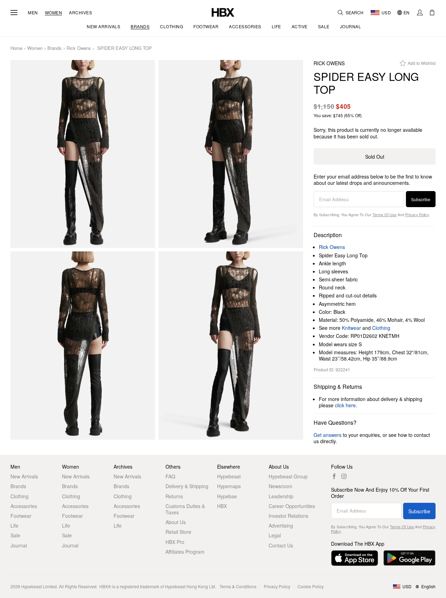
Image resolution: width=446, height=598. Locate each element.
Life (14, 525)
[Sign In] (419, 12)
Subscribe (420, 199)
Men (33, 12)
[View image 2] (231, 154)
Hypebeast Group (288, 476)
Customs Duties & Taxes (185, 509)
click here (345, 405)
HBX (222, 506)
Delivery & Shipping (187, 486)
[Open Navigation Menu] (13, 12)
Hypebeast (229, 476)
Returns (174, 496)
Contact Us (281, 545)
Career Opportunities (292, 506)
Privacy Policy (417, 214)
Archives (80, 12)
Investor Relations (288, 516)
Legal (275, 535)
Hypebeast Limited (39, 586)
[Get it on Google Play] (409, 558)
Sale (15, 535)
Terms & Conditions (238, 586)
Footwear (20, 516)
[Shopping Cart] (432, 12)
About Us (176, 522)
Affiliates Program (185, 551)
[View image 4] (231, 345)
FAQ (170, 476)
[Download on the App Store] (354, 558)
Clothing (381, 327)
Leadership (281, 496)
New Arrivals (24, 476)
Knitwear (351, 327)
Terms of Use (384, 214)
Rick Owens (79, 48)
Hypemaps (229, 486)
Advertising (281, 525)
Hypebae (227, 496)
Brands (54, 48)
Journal (18, 545)
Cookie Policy (311, 586)
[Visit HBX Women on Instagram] (344, 476)
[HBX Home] (223, 11)
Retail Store (178, 532)
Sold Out (374, 156)
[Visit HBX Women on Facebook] (334, 476)
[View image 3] (82, 345)
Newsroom (280, 486)
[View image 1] (82, 154)
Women (53, 12)
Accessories (23, 506)
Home (16, 48)
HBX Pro (175, 542)
